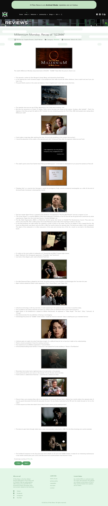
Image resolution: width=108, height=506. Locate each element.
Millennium (18, 44)
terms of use (53, 478)
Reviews (56, 40)
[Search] (61, 14)
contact (52, 488)
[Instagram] (103, 14)
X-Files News (51, 502)
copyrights (53, 483)
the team (52, 485)
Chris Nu (30, 459)
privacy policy (54, 481)
